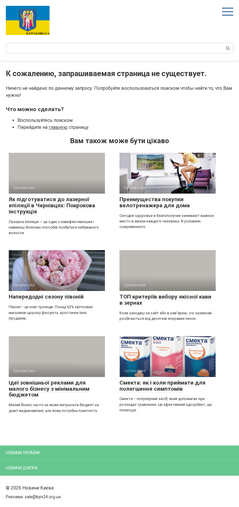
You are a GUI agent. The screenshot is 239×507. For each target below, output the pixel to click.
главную (58, 127)
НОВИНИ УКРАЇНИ (23, 452)
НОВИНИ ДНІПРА (22, 468)
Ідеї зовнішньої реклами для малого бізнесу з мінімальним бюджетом (49, 388)
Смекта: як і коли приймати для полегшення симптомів (162, 385)
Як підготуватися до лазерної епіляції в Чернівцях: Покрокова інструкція (52, 205)
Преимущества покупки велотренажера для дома (154, 202)
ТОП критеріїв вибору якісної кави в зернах (165, 299)
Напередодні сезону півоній (46, 296)
